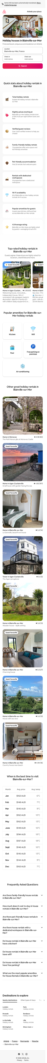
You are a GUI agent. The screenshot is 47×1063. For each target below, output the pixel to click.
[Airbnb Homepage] (4, 11)
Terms (26, 1060)
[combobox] (22, 51)
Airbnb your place (34, 11)
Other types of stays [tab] (28, 1000)
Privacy (19, 1060)
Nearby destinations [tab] (10, 1000)
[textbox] (12, 59)
